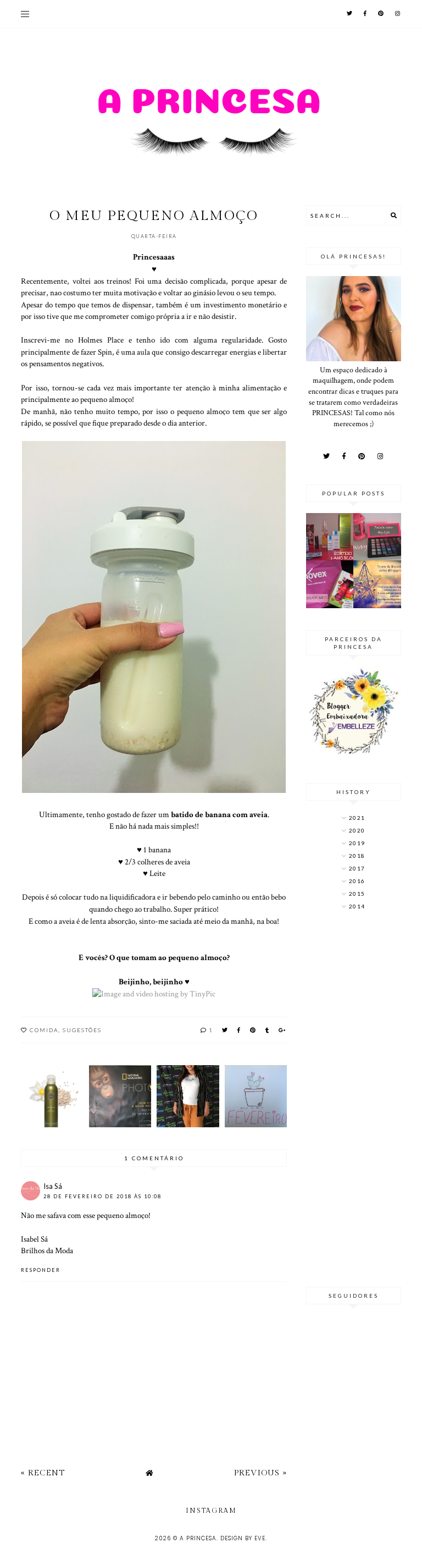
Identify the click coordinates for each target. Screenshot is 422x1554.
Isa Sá (52, 1186)
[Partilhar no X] (225, 1030)
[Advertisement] (353, 1100)
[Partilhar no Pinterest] (253, 1030)
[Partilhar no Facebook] (239, 1030)
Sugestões (82, 1030)
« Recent (43, 1473)
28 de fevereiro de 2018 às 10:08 (102, 1196)
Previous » (260, 1473)
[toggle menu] (25, 13)
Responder (40, 1270)
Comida (44, 1030)
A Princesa (198, 1538)
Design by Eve (242, 1538)
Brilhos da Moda (47, 1250)
